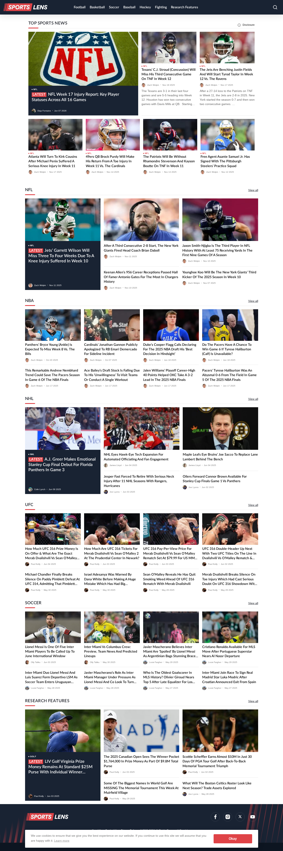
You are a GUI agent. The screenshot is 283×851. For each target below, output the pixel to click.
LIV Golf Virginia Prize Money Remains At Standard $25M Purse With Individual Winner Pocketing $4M (60, 767)
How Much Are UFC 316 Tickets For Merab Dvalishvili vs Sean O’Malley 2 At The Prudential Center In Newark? (111, 553)
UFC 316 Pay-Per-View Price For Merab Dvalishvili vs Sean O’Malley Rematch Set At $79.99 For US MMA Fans (170, 553)
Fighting (161, 7)
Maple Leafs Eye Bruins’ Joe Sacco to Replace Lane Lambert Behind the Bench (220, 457)
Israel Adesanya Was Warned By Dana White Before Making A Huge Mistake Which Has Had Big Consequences (110, 579)
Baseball (129, 7)
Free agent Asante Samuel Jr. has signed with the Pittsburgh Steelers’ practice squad (225, 161)
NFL (35, 89)
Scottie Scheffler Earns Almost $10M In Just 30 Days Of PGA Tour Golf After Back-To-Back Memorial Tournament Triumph (217, 761)
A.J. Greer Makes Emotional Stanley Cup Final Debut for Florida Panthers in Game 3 (62, 464)
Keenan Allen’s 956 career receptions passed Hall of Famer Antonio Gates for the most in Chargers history (141, 277)
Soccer (114, 7)
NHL (32, 454)
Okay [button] (233, 838)
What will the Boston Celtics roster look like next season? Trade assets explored (217, 786)
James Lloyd (116, 465)
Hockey (145, 7)
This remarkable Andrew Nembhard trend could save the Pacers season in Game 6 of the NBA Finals (52, 375)
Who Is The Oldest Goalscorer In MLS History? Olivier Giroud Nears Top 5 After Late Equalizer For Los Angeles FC (168, 677)
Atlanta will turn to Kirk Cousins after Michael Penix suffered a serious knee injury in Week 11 (52, 161)
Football (80, 7)
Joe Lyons (115, 492)
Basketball (97, 7)
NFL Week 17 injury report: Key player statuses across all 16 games (75, 97)
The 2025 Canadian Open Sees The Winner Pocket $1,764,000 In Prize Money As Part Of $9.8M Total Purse (141, 761)
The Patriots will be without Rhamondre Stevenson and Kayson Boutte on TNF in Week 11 (169, 161)
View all (253, 190)
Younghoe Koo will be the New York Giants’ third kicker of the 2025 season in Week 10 (219, 275)
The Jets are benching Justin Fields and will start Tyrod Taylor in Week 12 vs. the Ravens (226, 74)
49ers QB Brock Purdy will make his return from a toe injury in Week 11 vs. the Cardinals (110, 161)
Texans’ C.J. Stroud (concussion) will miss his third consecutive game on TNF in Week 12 (169, 74)
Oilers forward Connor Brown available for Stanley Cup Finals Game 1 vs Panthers (215, 479)
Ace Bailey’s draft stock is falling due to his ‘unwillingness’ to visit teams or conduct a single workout (112, 375)
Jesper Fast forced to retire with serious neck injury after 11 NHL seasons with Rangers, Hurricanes (139, 481)
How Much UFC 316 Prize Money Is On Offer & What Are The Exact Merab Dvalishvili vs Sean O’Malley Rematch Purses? (51, 553)
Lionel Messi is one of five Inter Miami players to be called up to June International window (50, 651)
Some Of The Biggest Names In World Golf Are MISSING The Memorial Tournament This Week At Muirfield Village (141, 788)
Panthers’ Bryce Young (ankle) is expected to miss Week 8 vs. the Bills (50, 349)
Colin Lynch (39, 489)
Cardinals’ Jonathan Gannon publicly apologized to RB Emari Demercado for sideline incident (111, 349)
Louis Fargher (155, 662)
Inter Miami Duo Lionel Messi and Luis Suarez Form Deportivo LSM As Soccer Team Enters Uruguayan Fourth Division (51, 677)
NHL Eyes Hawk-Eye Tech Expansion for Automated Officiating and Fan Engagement (136, 457)
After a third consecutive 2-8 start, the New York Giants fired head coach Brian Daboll (141, 248)
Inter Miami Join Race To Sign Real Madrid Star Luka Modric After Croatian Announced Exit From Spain (229, 677)
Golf (33, 756)
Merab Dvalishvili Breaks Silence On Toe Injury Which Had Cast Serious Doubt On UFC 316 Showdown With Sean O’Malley (229, 579)
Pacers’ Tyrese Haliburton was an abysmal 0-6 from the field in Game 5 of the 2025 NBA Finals (229, 375)
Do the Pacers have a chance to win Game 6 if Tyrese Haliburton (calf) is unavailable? (227, 349)
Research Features (184, 7)
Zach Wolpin (153, 85)
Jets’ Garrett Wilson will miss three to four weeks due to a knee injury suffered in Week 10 (61, 255)
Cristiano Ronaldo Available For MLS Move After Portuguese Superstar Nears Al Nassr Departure (228, 651)
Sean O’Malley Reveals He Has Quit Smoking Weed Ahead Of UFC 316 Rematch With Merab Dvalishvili (169, 579)
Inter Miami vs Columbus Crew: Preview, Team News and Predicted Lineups (110, 651)
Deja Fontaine (44, 110)
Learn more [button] (61, 840)
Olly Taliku (35, 662)
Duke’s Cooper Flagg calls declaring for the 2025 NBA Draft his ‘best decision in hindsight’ (169, 349)
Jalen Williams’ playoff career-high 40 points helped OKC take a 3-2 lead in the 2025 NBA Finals (169, 375)
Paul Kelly (35, 564)
